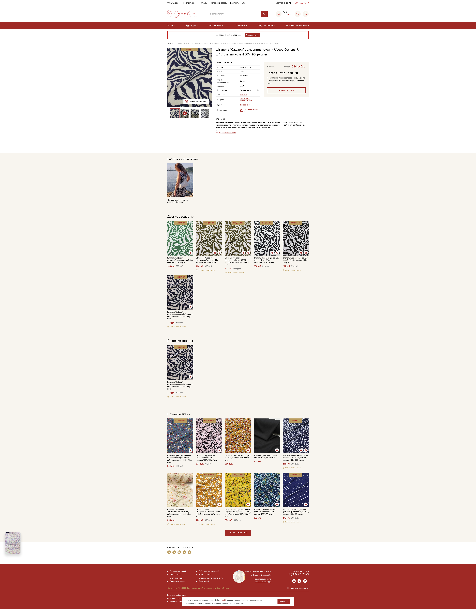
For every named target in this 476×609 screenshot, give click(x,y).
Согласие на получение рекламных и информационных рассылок (233, 329)
